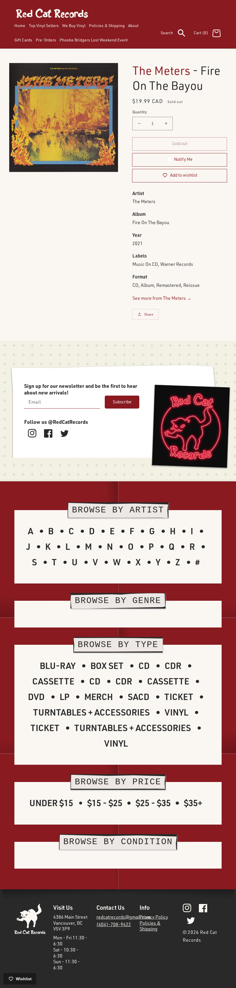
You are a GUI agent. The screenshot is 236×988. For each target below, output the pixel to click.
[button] (177, 33)
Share (148, 314)
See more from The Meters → (161, 298)
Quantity (139, 112)
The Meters (161, 70)
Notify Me (183, 159)
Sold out (179, 143)
